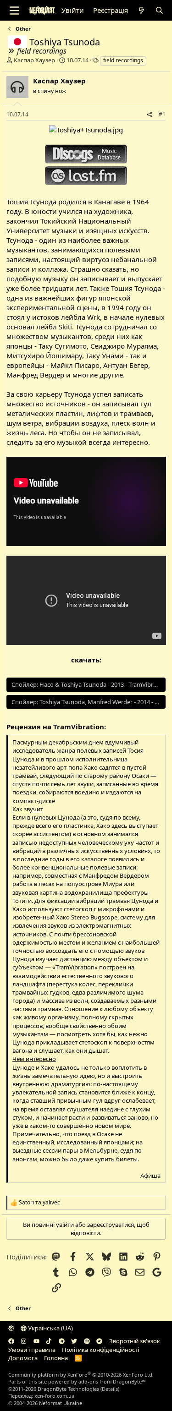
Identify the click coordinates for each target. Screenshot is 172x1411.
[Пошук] (159, 10)
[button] (11, 1328)
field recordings (123, 60)
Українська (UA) (50, 1328)
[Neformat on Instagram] (23, 1341)
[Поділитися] (149, 114)
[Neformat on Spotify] (87, 1341)
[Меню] (14, 10)
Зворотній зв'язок (134, 1341)
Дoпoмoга (23, 1358)
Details (110, 1388)
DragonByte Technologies (68, 1388)
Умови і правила (31, 1349)
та (39, 1202)
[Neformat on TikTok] (49, 1341)
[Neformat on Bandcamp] (99, 1341)
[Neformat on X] (74, 1341)
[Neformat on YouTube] (36, 1341)
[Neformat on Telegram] (62, 1341)
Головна (56, 1358)
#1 (162, 114)
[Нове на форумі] (141, 10)
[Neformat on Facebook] (11, 1341)
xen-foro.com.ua (54, 1395)
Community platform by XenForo (81, 1374)
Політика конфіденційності (100, 1349)
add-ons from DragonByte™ (112, 1381)
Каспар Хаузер (34, 60)
